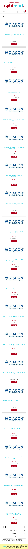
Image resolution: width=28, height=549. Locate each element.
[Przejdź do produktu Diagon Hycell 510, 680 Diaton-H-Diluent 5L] (14, 449)
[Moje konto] (17, 11)
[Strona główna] (14, 6)
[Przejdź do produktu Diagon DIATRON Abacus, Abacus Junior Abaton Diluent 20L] (14, 55)
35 (23, 527)
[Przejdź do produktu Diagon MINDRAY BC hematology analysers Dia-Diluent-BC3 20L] (14, 506)
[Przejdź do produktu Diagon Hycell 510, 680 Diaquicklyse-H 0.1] (14, 309)
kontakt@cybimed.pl (5, 541)
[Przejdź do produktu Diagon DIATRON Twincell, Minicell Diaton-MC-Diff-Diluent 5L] (14, 140)
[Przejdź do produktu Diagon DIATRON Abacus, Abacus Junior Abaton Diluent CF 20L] (14, 83)
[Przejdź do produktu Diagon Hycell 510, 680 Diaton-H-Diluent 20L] (14, 421)
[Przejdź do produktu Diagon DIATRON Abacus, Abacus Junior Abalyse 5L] (14, 27)
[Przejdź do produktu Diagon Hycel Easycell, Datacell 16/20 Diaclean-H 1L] (14, 168)
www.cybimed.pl (4, 543)
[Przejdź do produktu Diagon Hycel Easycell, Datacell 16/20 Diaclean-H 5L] (14, 196)
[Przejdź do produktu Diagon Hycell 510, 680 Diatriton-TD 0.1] (14, 478)
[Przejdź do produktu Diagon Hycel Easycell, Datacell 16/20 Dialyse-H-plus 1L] (14, 224)
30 (16, 527)
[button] (3, 11)
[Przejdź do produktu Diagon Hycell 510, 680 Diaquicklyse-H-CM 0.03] (14, 337)
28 (11, 527)
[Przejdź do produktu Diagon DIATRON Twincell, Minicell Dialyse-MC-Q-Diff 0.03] (14, 111)
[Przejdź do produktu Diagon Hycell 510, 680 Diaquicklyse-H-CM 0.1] (14, 365)
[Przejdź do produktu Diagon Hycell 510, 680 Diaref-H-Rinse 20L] (14, 393)
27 (8, 527)
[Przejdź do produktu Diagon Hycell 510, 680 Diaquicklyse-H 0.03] (14, 280)
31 (18, 527)
